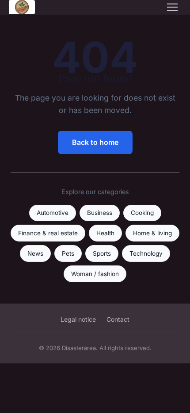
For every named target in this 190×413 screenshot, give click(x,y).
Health (105, 233)
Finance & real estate (48, 233)
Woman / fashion (95, 273)
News (35, 253)
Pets (68, 253)
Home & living (152, 233)
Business (99, 212)
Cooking (142, 212)
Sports (102, 253)
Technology (146, 253)
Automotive (52, 212)
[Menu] (172, 7)
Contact (117, 319)
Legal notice (78, 319)
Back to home (95, 142)
